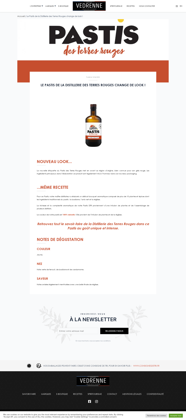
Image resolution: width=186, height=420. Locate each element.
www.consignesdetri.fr (146, 365)
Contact (112, 394)
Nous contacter (147, 6)
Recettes (131, 6)
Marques (49, 6)
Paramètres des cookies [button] (156, 416)
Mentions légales (131, 394)
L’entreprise (35, 6)
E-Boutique (63, 6)
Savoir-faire (29, 394)
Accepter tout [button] (175, 416)
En (181, 6)
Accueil (21, 16)
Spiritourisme (116, 6)
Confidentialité (155, 394)
